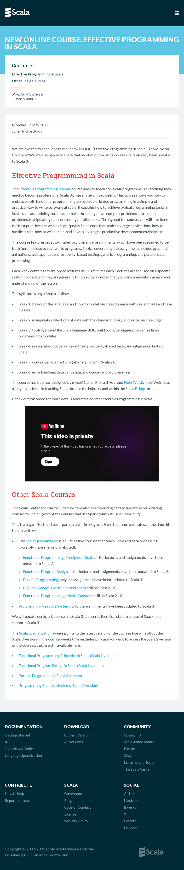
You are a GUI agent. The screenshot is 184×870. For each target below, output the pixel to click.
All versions (73, 742)
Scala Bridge (136, 388)
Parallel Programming (41, 579)
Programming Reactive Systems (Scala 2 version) (58, 685)
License (70, 814)
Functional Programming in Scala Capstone (58, 595)
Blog (68, 800)
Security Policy (76, 821)
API (8, 742)
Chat (128, 755)
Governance (74, 793)
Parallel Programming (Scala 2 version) (50, 675)
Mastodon (132, 800)
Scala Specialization (42, 541)
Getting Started (17, 735)
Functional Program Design (45, 571)
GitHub (129, 793)
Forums (130, 749)
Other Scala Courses (28, 81)
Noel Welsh (133, 382)
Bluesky (130, 807)
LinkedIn (130, 828)
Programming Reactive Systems (45, 606)
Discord (130, 821)
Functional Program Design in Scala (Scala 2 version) (61, 665)
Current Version (77, 735)
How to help (14, 793)
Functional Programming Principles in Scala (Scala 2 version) (68, 655)
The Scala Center (137, 769)
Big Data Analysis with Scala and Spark (54, 587)
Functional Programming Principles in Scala (58, 557)
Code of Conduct (77, 807)
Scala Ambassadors (139, 742)
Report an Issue (17, 800)
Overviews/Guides (19, 749)
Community (133, 735)
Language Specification (23, 755)
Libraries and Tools (139, 762)
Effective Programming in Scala (45, 189)
